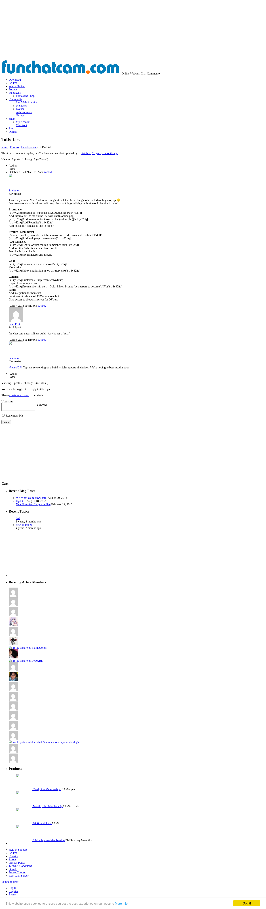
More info (121, 903)
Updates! (21, 501)
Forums (13, 89)
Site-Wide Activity (26, 102)
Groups (20, 115)
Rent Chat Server (18, 875)
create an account (19, 395)
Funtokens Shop (25, 95)
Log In (12, 887)
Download (15, 79)
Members (21, 105)
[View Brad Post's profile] (16, 320)
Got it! (247, 903)
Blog (11, 128)
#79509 (42, 339)
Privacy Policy (17, 862)
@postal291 (15, 367)
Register (13, 891)
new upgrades (24, 524)
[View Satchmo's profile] (79, 153)
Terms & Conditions (20, 865)
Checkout (21, 125)
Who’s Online (17, 86)
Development (29, 147)
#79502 (42, 305)
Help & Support (18, 849)
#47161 (48, 172)
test (18, 518)
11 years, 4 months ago (105, 153)
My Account (23, 121)
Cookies (13, 856)
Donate (13, 131)
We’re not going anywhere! (31, 497)
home (4, 147)
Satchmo (86, 153)
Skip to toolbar (9, 881)
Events (20, 108)
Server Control (17, 872)
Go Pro (13, 82)
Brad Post (14, 324)
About (12, 859)
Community (15, 99)
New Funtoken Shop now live (33, 504)
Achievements (24, 112)
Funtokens (15, 92)
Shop (12, 118)
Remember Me (14, 415)
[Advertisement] (133, 33)
